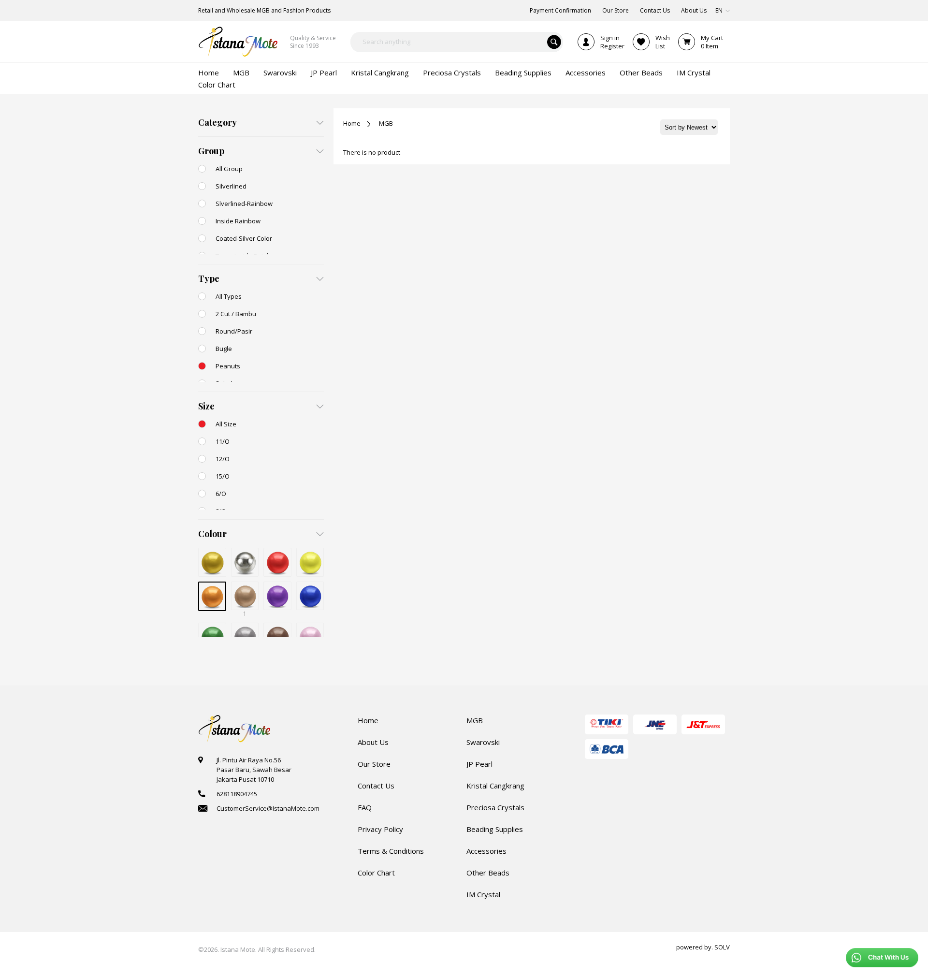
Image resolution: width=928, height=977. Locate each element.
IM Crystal (483, 894)
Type (208, 278)
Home (352, 123)
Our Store (374, 764)
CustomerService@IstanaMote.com (268, 808)
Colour (212, 533)
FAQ (365, 807)
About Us (373, 742)
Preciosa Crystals (495, 807)
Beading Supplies (494, 829)
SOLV (722, 947)
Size (206, 406)
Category (217, 122)
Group (211, 150)
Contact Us (376, 785)
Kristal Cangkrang (495, 785)
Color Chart (376, 872)
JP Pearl (479, 764)
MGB (386, 123)
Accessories (486, 851)
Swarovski (483, 742)
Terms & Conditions (391, 851)
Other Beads (487, 872)
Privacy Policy (380, 829)
